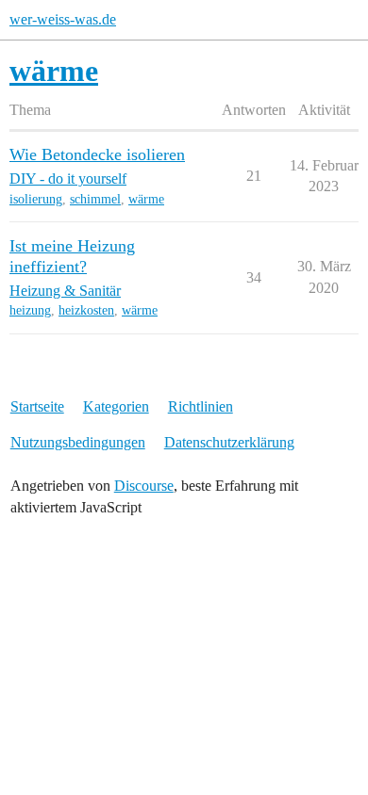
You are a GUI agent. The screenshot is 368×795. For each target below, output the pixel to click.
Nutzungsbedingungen (77, 442)
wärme (146, 199)
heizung (30, 310)
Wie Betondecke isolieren (97, 154)
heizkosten (86, 310)
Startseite (37, 406)
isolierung (35, 199)
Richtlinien (200, 406)
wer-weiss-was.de (62, 19)
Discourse (144, 486)
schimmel (95, 199)
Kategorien (116, 406)
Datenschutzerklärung (229, 442)
